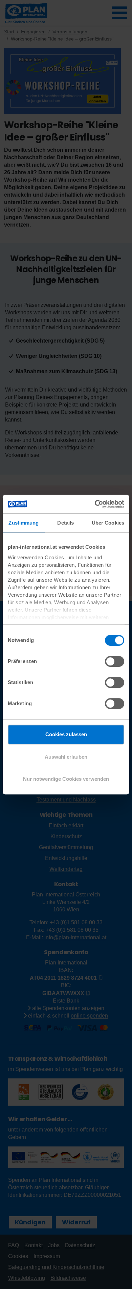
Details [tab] (65, 523)
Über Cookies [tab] (108, 523)
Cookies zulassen (66, 734)
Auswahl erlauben (66, 757)
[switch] (114, 661)
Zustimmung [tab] (23, 523)
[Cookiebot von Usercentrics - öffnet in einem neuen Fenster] (95, 504)
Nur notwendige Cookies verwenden (66, 779)
